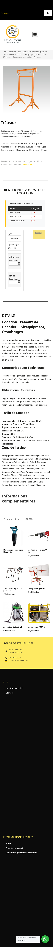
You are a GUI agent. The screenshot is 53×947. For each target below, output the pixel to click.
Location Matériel (14, 688)
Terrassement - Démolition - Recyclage (18, 54)
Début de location (14, 259)
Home (5, 52)
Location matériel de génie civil (35, 52)
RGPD (8, 843)
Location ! (38, 234)
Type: (10, 233)
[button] (35, 34)
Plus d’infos (27, 164)
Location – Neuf (15, 52)
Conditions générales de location (21, 852)
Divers (12, 134)
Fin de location (13, 277)
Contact (9, 692)
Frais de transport (14, 848)
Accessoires (27, 57)
